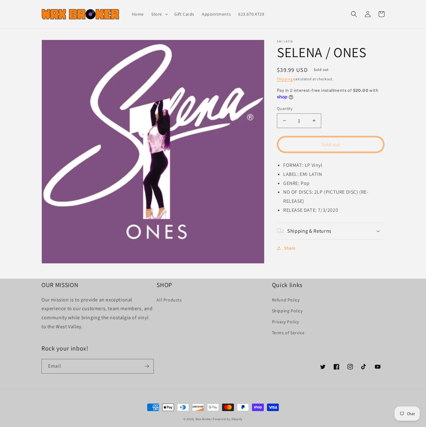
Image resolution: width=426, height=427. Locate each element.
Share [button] (290, 248)
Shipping (285, 79)
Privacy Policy (285, 322)
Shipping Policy (287, 311)
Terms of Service (288, 332)
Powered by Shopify (228, 419)
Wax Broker (204, 419)
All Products (169, 300)
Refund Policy (286, 300)
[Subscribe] (146, 366)
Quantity (285, 108)
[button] (159, 14)
